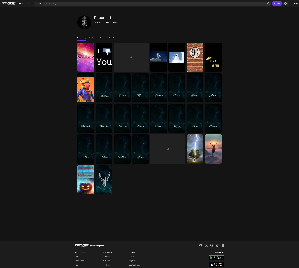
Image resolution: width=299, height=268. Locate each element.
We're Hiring (79, 261)
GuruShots (106, 261)
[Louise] (140, 149)
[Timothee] (104, 118)
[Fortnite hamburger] (85, 87)
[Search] (268, 3)
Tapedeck (106, 265)
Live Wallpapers (135, 265)
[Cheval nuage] (158, 57)
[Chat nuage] (176, 57)
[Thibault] (85, 118)
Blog (76, 265)
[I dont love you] (104, 57)
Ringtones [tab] (93, 38)
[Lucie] (195, 118)
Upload (277, 3)
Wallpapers (133, 256)
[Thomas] (158, 118)
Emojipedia (106, 256)
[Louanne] (213, 118)
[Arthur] (104, 149)
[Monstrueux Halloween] (85, 179)
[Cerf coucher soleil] (213, 149)
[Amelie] (213, 87)
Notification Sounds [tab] (107, 38)
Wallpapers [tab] (81, 38)
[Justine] (158, 87)
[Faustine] (122, 118)
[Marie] (140, 87)
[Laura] (140, 118)
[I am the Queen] (213, 57)
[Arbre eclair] (195, 149)
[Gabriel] (122, 149)
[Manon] (176, 118)
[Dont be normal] (85, 57)
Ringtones (133, 261)
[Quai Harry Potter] (195, 57)
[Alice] (85, 149)
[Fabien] (176, 87)
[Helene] (122, 87)
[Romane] (195, 87)
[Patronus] (104, 179)
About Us (78, 256)
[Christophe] (104, 87)
